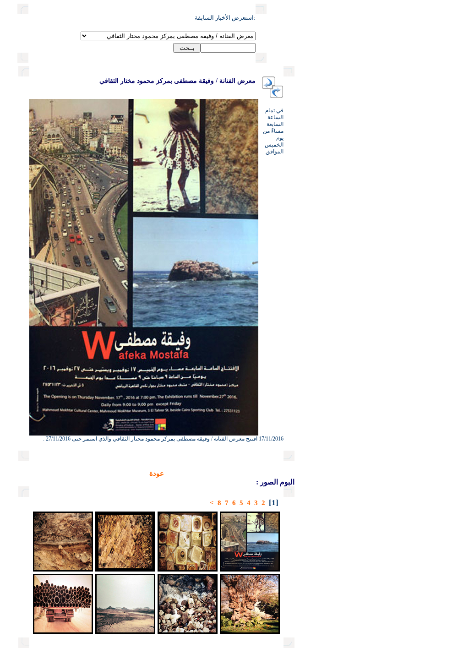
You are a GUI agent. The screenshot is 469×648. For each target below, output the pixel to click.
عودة (156, 473)
